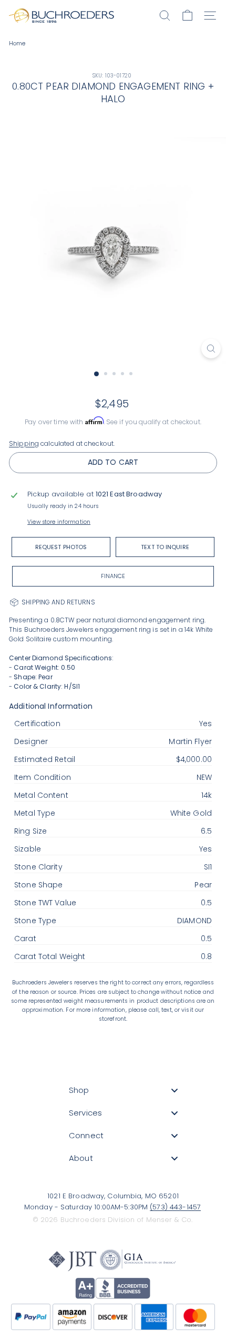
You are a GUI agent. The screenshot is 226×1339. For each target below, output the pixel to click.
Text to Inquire (165, 547)
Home (17, 43)
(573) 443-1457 (175, 1207)
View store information (58, 522)
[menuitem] (123, 1090)
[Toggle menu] (174, 1090)
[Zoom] (211, 348)
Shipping (24, 443)
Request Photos (61, 547)
